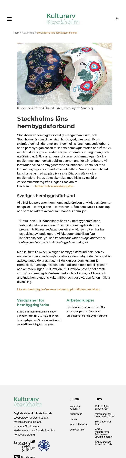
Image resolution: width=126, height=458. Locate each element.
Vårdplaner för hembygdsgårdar (104, 414)
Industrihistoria (78, 424)
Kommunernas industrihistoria (103, 442)
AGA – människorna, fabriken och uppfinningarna (103, 433)
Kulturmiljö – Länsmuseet (102, 407)
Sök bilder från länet (103, 422)
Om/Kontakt (77, 429)
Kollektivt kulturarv (75, 407)
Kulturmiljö (28, 32)
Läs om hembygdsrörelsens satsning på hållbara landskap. (58, 289)
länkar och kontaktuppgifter (54, 186)
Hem (16, 32)
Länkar (73, 419)
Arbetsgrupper (80, 300)
